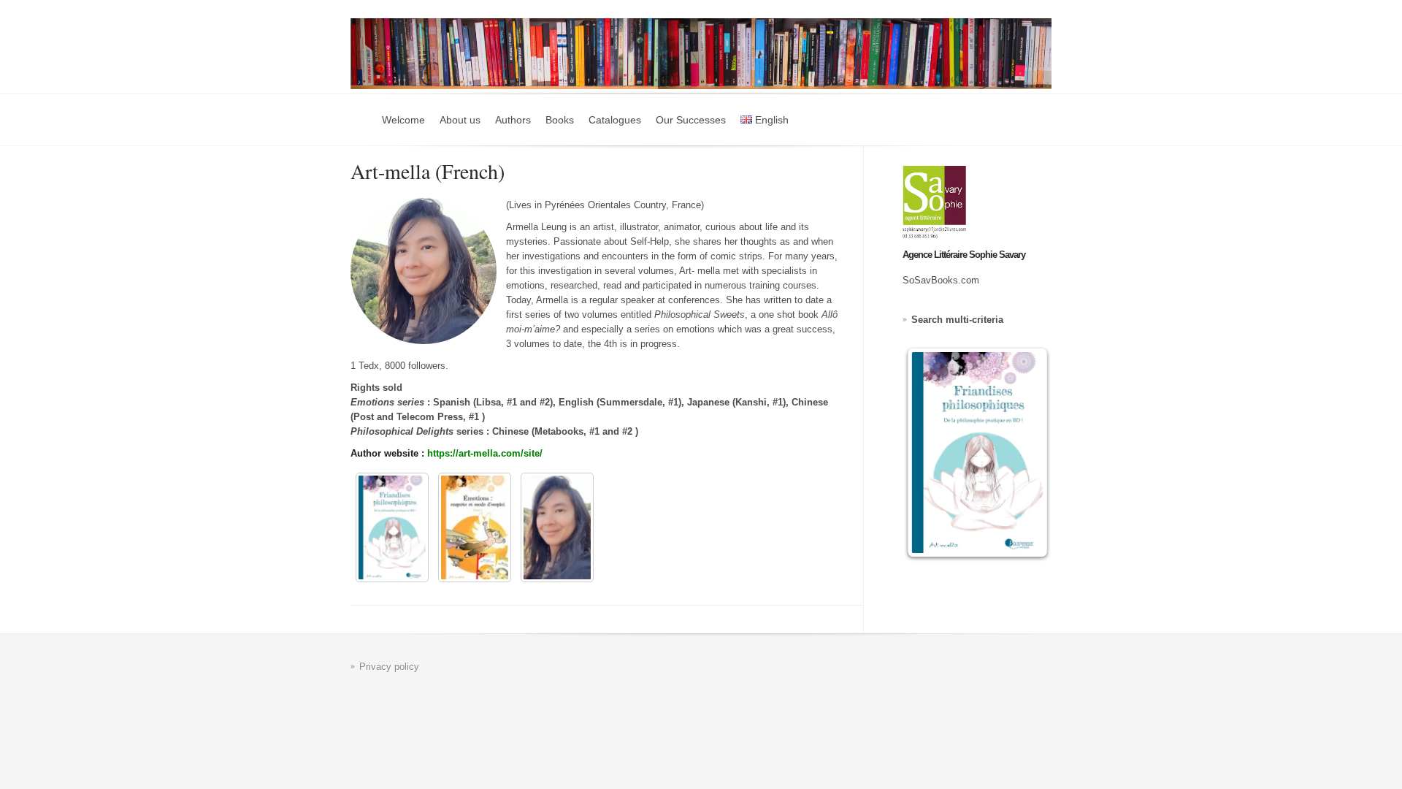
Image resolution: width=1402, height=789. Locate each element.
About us (460, 120)
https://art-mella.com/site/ (485, 453)
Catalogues (615, 120)
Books (559, 120)
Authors (513, 120)
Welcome (403, 120)
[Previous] (933, 452)
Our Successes (691, 120)
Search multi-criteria (957, 319)
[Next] (1021, 452)
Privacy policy (389, 666)
